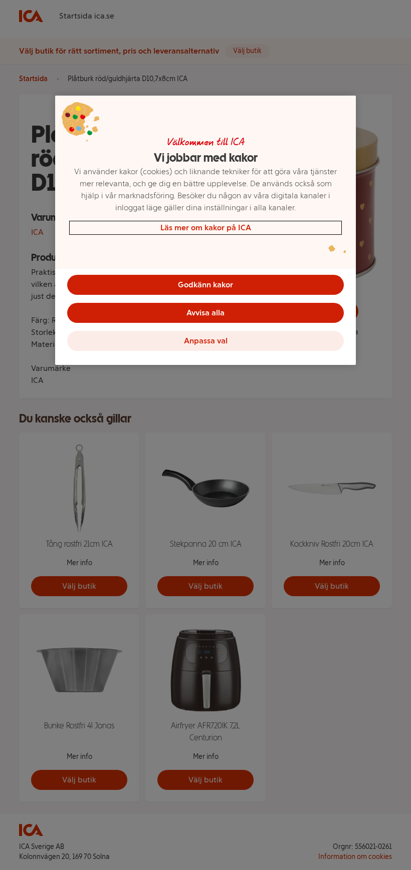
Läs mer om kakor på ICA (205, 227)
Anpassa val (206, 340)
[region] (205, 230)
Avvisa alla (205, 312)
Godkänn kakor (205, 284)
